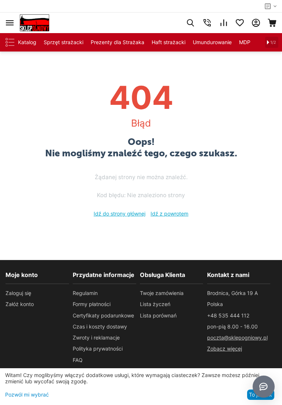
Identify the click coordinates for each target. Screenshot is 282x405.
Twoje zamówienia (162, 293)
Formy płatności (92, 304)
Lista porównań (158, 315)
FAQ (78, 360)
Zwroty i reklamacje (96, 337)
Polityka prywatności (98, 348)
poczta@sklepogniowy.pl (237, 337)
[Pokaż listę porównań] (223, 23)
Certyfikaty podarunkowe (103, 315)
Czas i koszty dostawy (100, 326)
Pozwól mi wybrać (27, 394)
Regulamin (85, 293)
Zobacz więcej (224, 348)
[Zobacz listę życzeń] (240, 23)
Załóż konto (20, 304)
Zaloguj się (18, 293)
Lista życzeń (155, 304)
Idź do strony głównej (119, 213)
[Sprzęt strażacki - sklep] (34, 22)
